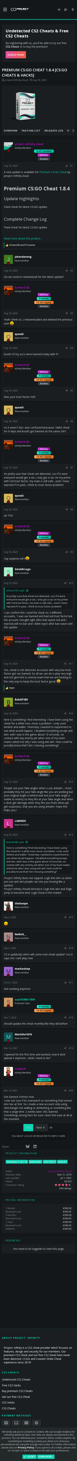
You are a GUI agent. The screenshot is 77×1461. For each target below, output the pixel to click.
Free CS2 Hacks (11, 1385)
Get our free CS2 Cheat (16, 1397)
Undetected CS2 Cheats (16, 1379)
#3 (71, 313)
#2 (71, 270)
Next (39, 1127)
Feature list (31, 130)
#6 (71, 421)
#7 (71, 467)
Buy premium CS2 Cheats (17, 1391)
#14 (71, 834)
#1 (71, 165)
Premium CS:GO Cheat (53, 172)
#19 (71, 1048)
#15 (71, 917)
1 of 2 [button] (28, 1127)
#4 (71, 347)
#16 (71, 948)
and (22, 245)
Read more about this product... (23, 238)
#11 (71, 663)
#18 (71, 1017)
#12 (71, 713)
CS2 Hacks (8, 1402)
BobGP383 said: (15, 842)
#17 (71, 982)
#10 (71, 583)
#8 (71, 509)
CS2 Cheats (9, 1408)
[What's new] (72, 9)
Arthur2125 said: (15, 590)
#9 (71, 552)
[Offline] (8, 150)
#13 (71, 781)
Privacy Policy (26, 1447)
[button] (5, 9)
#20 (71, 1090)
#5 (71, 390)
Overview (11, 130)
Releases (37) (53, 130)
